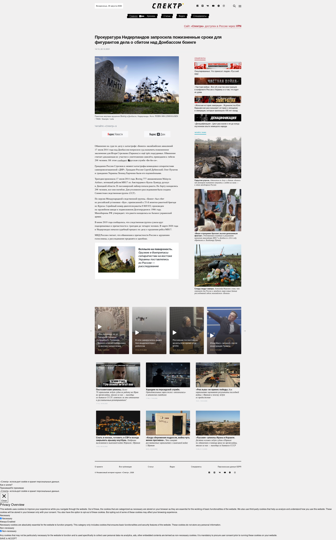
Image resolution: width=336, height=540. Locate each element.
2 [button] (168, 356)
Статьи (167, 15)
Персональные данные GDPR (229, 466)
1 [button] (164, 356)
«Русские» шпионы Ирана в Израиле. (216, 441)
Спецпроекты (200, 15)
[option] (112, 330)
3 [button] (172, 356)
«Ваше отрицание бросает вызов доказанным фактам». (216, 236)
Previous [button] (91, 330)
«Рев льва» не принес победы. (217, 393)
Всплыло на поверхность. (155, 257)
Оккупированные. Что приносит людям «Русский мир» (217, 72)
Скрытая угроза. (218, 182)
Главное (134, 15)
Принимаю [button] (5, 487)
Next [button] (244, 330)
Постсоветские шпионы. (117, 394)
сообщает (122, 160)
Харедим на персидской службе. (166, 392)
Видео (182, 15)
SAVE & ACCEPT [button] (8, 538)
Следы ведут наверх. (217, 290)
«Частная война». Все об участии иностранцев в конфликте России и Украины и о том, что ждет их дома (217, 89)
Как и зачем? (6, 484)
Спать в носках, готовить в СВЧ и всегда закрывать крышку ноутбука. (118, 440)
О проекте (99, 466)
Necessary (7, 518)
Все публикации (125, 466)
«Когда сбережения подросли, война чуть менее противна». (168, 441)
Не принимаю (17, 487)
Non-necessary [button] (7, 527)
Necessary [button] (5, 515)
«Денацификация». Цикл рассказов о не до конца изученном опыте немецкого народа (217, 124)
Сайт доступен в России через (212, 26)
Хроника (151, 15)
